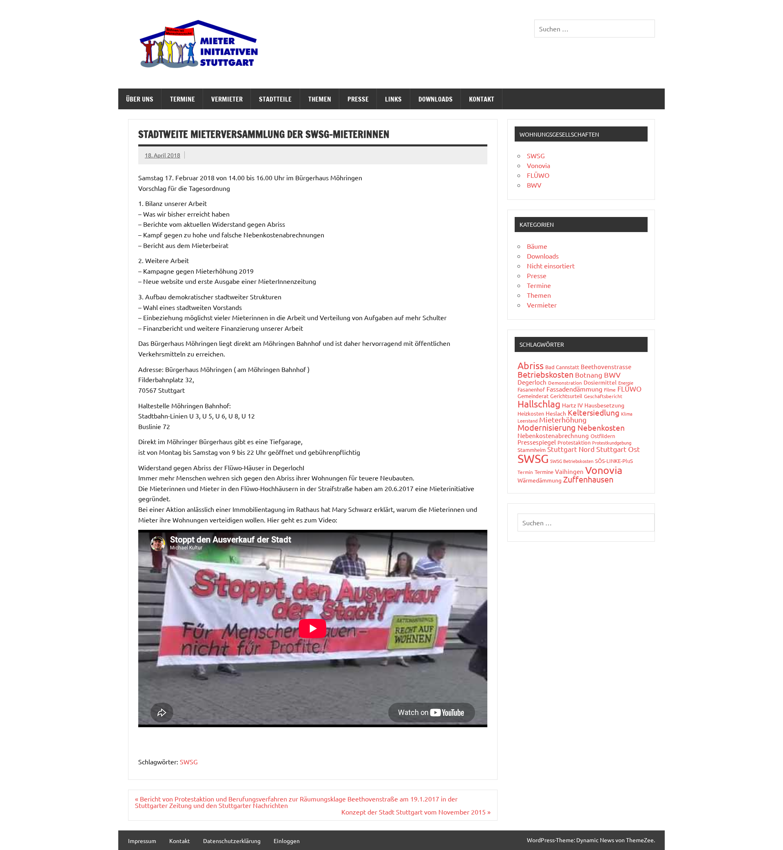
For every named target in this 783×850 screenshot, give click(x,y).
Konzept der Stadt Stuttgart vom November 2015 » (416, 812)
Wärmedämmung (540, 480)
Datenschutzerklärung (232, 840)
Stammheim (532, 449)
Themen (319, 99)
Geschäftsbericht (603, 396)
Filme (610, 389)
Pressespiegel (537, 442)
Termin (525, 472)
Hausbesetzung (604, 405)
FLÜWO (538, 175)
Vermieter (227, 99)
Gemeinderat (533, 395)
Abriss (531, 365)
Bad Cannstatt (562, 366)
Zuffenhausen (588, 479)
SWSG (189, 761)
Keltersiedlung (593, 412)
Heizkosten (531, 413)
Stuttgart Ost (618, 449)
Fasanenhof (531, 389)
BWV (534, 185)
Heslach (556, 413)
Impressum (142, 840)
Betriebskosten (545, 374)
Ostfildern (603, 435)
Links (393, 99)
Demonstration (565, 382)
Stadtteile (275, 99)
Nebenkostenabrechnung (553, 435)
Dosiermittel (600, 382)
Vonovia (538, 165)
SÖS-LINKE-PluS (614, 460)
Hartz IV (572, 405)
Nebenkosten (601, 427)
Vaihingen (569, 471)
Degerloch (532, 382)
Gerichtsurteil (566, 395)
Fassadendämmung (574, 389)
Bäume (537, 246)
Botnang (588, 374)
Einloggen (287, 840)
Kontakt (481, 99)
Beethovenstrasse (606, 366)
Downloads (435, 99)
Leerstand (527, 420)
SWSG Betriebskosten (571, 461)
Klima (627, 413)
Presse (358, 99)
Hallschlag (539, 404)
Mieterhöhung (562, 419)
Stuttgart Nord (571, 449)
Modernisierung (547, 427)
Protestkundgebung (611, 442)
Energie (625, 382)
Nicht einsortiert (551, 265)
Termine (182, 99)
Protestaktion (574, 442)
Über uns (139, 99)
